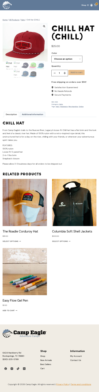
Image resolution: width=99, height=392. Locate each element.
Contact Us (75, 360)
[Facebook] (6, 369)
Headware (64, 107)
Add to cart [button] (9, 310)
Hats (61, 104)
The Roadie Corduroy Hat (20, 231)
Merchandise (73, 107)
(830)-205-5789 (11, 359)
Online (81, 107)
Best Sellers (45, 364)
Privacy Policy (62, 384)
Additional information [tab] (32, 114)
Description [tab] (11, 114)
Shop (42, 356)
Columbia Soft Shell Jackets (72, 231)
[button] (44, 26)
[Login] (91, 5)
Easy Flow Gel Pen (15, 300)
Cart (42, 368)
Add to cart (76, 72)
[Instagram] (12, 369)
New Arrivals (46, 360)
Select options (10, 241)
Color (54, 53)
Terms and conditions (81, 384)
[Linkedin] (24, 369)
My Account (76, 356)
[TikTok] (18, 369)
